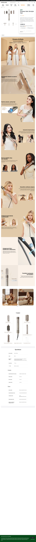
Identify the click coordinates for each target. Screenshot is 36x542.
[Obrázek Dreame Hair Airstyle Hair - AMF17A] (9, 15)
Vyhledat (19, 2)
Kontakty (28, 0)
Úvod (1, 7)
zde (25, 26)
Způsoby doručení (32, 0)
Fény (4, 7)
